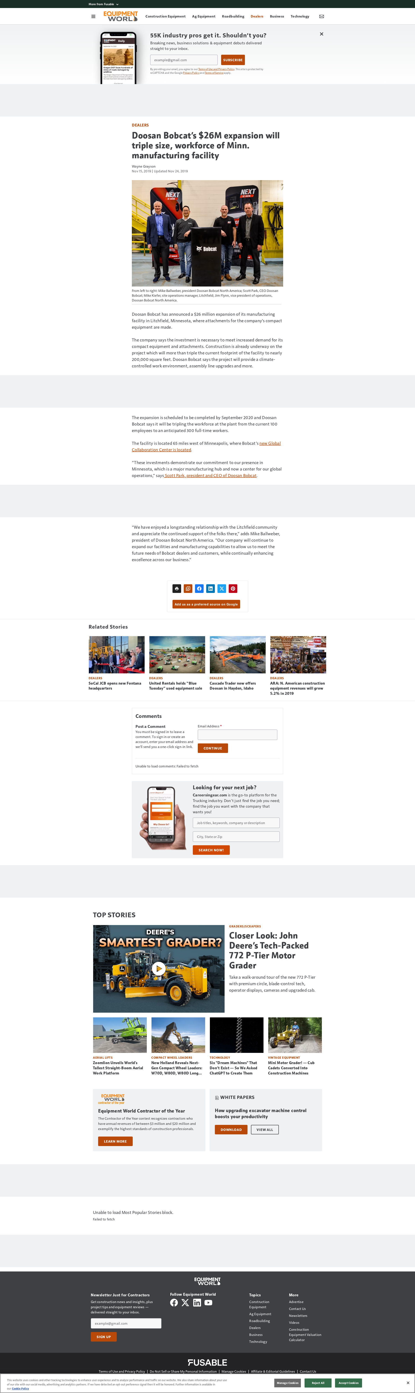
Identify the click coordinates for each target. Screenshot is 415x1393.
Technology (220, 1057)
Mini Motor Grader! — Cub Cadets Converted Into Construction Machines (291, 1068)
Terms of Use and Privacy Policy (216, 69)
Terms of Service (214, 72)
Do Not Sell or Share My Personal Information (183, 1371)
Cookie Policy (20, 1388)
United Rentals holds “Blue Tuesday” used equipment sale (175, 686)
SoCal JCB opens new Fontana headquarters (115, 686)
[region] (207, 1383)
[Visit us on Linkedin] (197, 1302)
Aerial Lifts (103, 1057)
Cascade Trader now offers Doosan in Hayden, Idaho (233, 686)
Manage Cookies (234, 1371)
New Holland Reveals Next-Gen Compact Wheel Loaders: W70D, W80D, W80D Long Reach (177, 1068)
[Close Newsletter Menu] (321, 34)
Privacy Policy (191, 72)
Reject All (318, 1383)
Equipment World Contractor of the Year (141, 1111)
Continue (213, 748)
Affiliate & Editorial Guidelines (273, 1371)
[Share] (199, 588)
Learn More (115, 1141)
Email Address (210, 726)
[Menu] (93, 16)
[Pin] (233, 588)
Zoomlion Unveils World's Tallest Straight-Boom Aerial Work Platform (118, 1068)
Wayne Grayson (144, 166)
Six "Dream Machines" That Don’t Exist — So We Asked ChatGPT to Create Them (233, 1068)
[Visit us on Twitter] (185, 1302)
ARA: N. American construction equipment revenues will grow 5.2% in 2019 (297, 688)
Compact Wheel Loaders (171, 1057)
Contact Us (308, 1371)
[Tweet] (221, 588)
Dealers (140, 124)
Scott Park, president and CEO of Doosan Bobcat (210, 475)
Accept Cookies (349, 1383)
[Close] (408, 1383)
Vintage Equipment (284, 1057)
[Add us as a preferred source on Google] (188, 588)
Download (231, 1129)
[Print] (176, 588)
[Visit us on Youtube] (208, 1302)
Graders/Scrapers (245, 926)
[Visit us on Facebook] (174, 1302)
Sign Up (104, 1337)
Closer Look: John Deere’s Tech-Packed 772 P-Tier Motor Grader (269, 950)
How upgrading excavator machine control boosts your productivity (261, 1113)
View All (265, 1129)
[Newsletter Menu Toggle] (321, 16)
